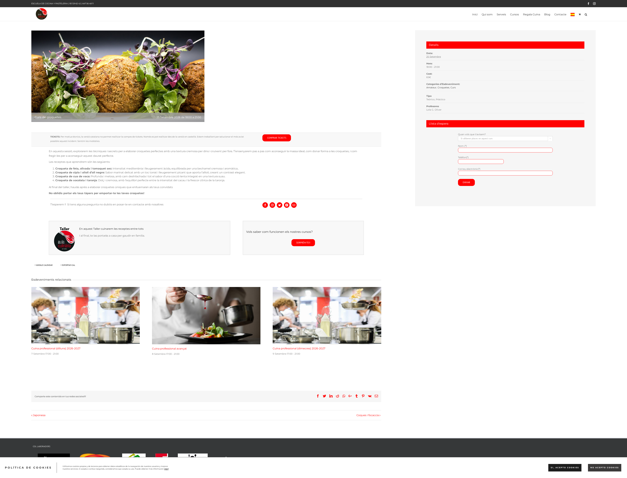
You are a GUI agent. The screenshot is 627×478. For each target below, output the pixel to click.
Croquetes (443, 87)
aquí (166, 469)
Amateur (431, 87)
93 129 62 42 (75, 3)
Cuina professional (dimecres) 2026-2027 (299, 348)
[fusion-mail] (294, 205)
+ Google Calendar (44, 265)
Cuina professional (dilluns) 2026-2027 (55, 348)
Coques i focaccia (367, 415)
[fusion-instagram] (272, 205)
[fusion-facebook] (265, 205)
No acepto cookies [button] (604, 468)
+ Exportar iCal (68, 265)
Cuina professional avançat (169, 348)
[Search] (586, 14)
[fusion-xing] (286, 205)
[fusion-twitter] (279, 205)
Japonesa (39, 415)
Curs (453, 87)
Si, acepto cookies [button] (565, 468)
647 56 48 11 (88, 3)
